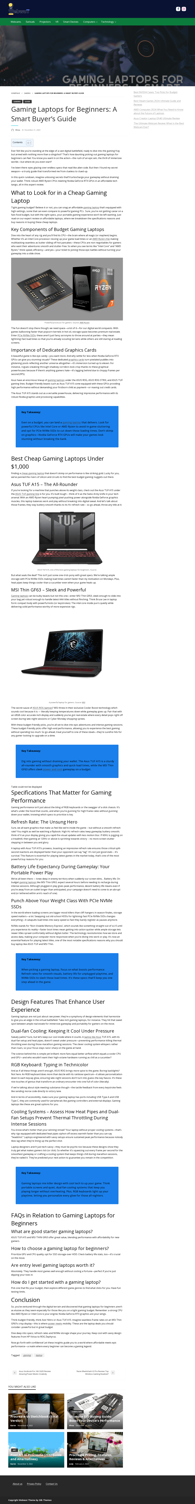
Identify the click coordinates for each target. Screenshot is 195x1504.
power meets (55, 1323)
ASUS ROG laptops (42, 707)
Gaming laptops (19, 595)
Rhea (18, 130)
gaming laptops (56, 380)
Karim (13, 1425)
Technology (107, 21)
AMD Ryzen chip (101, 238)
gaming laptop (91, 207)
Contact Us (52, 1483)
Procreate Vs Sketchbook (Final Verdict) (34, 1418)
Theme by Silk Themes (40, 1500)
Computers (89, 21)
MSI (83, 702)
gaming (27, 1355)
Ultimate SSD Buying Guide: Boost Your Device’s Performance (94, 1418)
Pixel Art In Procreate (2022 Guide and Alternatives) (36, 1457)
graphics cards (76, 359)
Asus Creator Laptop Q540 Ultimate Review (157, 118)
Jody (71, 1464)
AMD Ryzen (85, 322)
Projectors (45, 21)
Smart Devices (70, 21)
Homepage (15, 93)
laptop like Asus (92, 1037)
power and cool (52, 769)
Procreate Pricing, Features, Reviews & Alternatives (90, 1457)
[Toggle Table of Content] (27, 142)
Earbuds (30, 21)
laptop (39, 1355)
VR (57, 21)
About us (17, 1483)
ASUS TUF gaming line (27, 493)
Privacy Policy (34, 1483)
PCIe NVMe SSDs (27, 335)
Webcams (16, 21)
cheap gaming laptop (32, 473)
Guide (27, 101)
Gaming (27, 93)
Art (14, 1412)
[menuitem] (15, 21)
